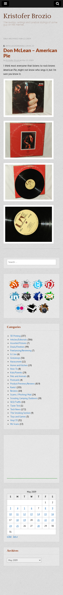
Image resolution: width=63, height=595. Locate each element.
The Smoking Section (20, 413)
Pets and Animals (18, 376)
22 (45, 520)
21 (38, 520)
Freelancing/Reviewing (20, 350)
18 (17, 520)
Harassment (16, 361)
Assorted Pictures (18, 343)
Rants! (13, 387)
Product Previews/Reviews (22, 383)
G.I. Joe (13, 354)
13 (31, 514)
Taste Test (15, 405)
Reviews (14, 390)
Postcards (14, 380)
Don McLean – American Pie (30, 53)
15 (45, 514)
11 (17, 514)
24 (10, 526)
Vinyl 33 (30, 46)
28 (38, 526)
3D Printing (15, 335)
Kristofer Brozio (27, 16)
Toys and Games (18, 416)
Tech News (15, 409)
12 (24, 514)
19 (24, 520)
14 (38, 514)
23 (52, 520)
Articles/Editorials (15, 46)
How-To (14, 368)
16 (52, 514)
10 (10, 514)
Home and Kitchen (19, 365)
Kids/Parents (16, 372)
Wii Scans (14, 424)
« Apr (9, 536)
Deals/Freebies (17, 346)
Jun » (15, 536)
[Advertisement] (32, 457)
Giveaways (15, 358)
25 (17, 526)
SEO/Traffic (15, 402)
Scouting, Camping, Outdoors (23, 398)
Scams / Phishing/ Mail (21, 394)
